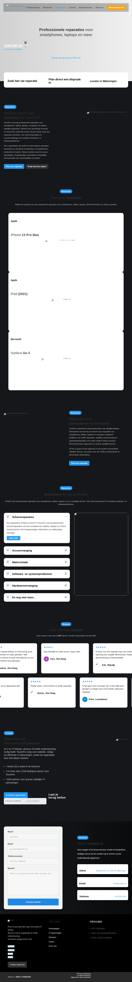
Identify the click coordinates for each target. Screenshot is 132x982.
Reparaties (60, 7)
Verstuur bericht (33, 902)
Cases (72, 7)
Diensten (47, 7)
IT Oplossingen (33, 7)
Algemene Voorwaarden (81, 977)
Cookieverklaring (84, 975)
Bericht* (11, 868)
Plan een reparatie (14, 166)
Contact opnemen (16, 795)
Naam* (10, 832)
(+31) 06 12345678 (13, 801)
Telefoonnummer (15, 856)
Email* (10, 844)
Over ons (100, 7)
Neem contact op (116, 7)
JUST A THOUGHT (23, 977)
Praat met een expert (37, 166)
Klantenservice (85, 7)
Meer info (13, 538)
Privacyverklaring (84, 974)
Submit (43, 801)
